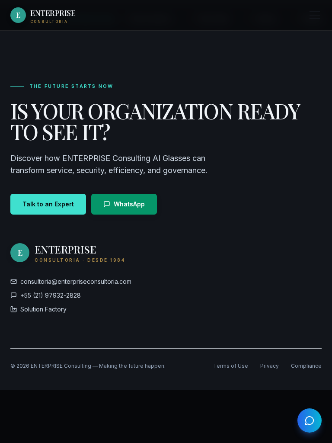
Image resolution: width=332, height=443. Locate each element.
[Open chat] (309, 420)
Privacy (269, 366)
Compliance (306, 366)
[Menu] (315, 15)
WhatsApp (129, 204)
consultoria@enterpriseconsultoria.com (75, 281)
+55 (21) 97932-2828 (50, 295)
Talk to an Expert (48, 204)
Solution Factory (43, 309)
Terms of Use (230, 366)
